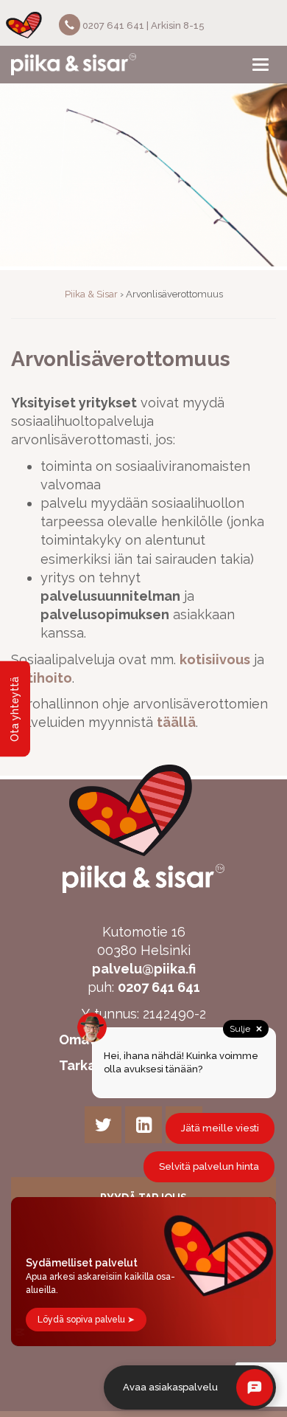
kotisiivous (215, 659)
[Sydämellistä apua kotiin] (73, 64)
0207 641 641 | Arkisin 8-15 (142, 25)
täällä (176, 722)
